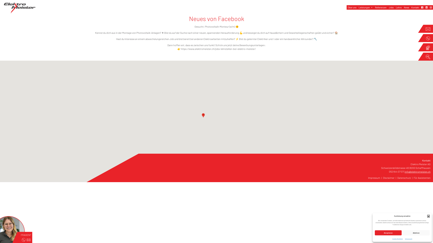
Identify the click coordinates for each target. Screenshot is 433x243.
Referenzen (381, 7)
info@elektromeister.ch (418, 171)
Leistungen (364, 7)
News (406, 7)
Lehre (399, 7)
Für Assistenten (422, 177)
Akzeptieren (388, 233)
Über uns (352, 7)
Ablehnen (416, 233)
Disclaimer (389, 177)
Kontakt (415, 7)
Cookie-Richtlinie (397, 239)
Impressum (408, 239)
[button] (428, 216)
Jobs (391, 7)
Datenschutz (404, 177)
